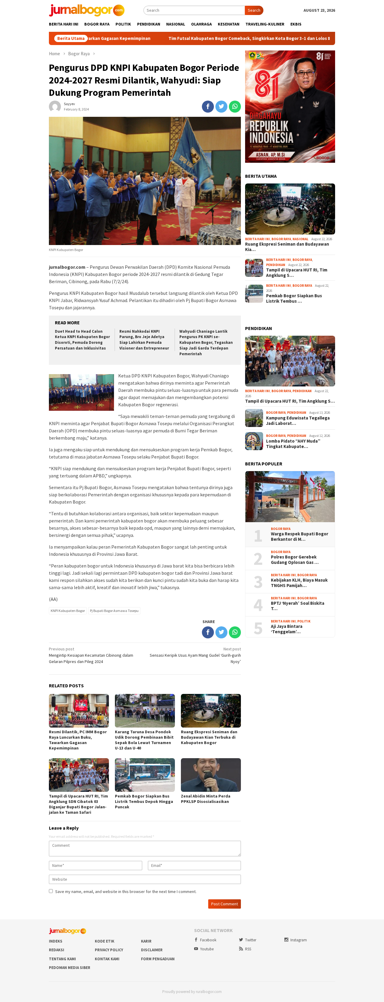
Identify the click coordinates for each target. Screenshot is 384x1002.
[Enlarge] (327, 58)
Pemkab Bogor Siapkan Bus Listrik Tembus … (294, 298)
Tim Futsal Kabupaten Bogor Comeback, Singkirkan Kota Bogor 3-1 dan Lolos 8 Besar (213, 38)
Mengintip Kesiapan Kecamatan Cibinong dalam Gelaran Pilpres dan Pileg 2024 (91, 655)
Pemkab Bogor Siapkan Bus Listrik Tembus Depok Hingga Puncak (144, 801)
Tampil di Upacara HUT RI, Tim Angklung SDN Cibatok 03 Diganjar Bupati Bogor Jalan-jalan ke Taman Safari (78, 804)
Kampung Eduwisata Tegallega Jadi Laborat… (298, 420)
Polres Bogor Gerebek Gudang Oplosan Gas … (295, 559)
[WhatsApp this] (235, 107)
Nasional (300, 239)
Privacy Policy (109, 949)
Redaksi (56, 949)
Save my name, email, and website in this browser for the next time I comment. (125, 891)
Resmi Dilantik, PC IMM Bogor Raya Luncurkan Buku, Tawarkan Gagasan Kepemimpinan (78, 740)
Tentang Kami (62, 958)
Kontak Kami (107, 958)
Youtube (207, 949)
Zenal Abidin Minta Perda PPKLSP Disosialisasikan (205, 798)
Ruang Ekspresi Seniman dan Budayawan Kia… (287, 246)
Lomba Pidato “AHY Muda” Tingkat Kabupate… (293, 443)
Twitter (250, 940)
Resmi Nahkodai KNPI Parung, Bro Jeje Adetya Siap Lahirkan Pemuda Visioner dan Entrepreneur (144, 340)
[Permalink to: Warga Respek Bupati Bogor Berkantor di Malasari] (290, 496)
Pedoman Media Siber (69, 967)
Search (254, 10)
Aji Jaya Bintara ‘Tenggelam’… (286, 629)
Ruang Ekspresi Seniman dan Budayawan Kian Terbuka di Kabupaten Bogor (209, 737)
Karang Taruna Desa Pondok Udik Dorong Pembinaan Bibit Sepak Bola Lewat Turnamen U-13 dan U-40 (144, 740)
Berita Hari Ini (257, 239)
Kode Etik (104, 941)
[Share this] (208, 107)
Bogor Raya (281, 239)
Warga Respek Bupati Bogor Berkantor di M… (299, 536)
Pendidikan (275, 265)
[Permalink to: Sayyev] (55, 106)
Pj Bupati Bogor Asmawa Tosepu (114, 610)
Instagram (298, 940)
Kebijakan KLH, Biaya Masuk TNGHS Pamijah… (299, 582)
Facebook (208, 940)
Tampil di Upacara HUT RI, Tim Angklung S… (296, 272)
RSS (248, 949)
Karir (146, 941)
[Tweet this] (221, 107)
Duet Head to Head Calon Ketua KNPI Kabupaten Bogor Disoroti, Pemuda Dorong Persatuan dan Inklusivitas (82, 340)
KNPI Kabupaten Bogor (68, 610)
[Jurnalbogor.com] (86, 10)
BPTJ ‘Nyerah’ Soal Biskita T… (297, 606)
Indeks (55, 941)
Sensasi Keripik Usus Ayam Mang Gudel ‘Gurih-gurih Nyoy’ (195, 655)
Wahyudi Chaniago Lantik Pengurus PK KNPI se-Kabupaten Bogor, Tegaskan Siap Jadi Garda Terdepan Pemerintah (206, 343)
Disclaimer (152, 949)
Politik (303, 621)
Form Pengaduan (158, 958)
